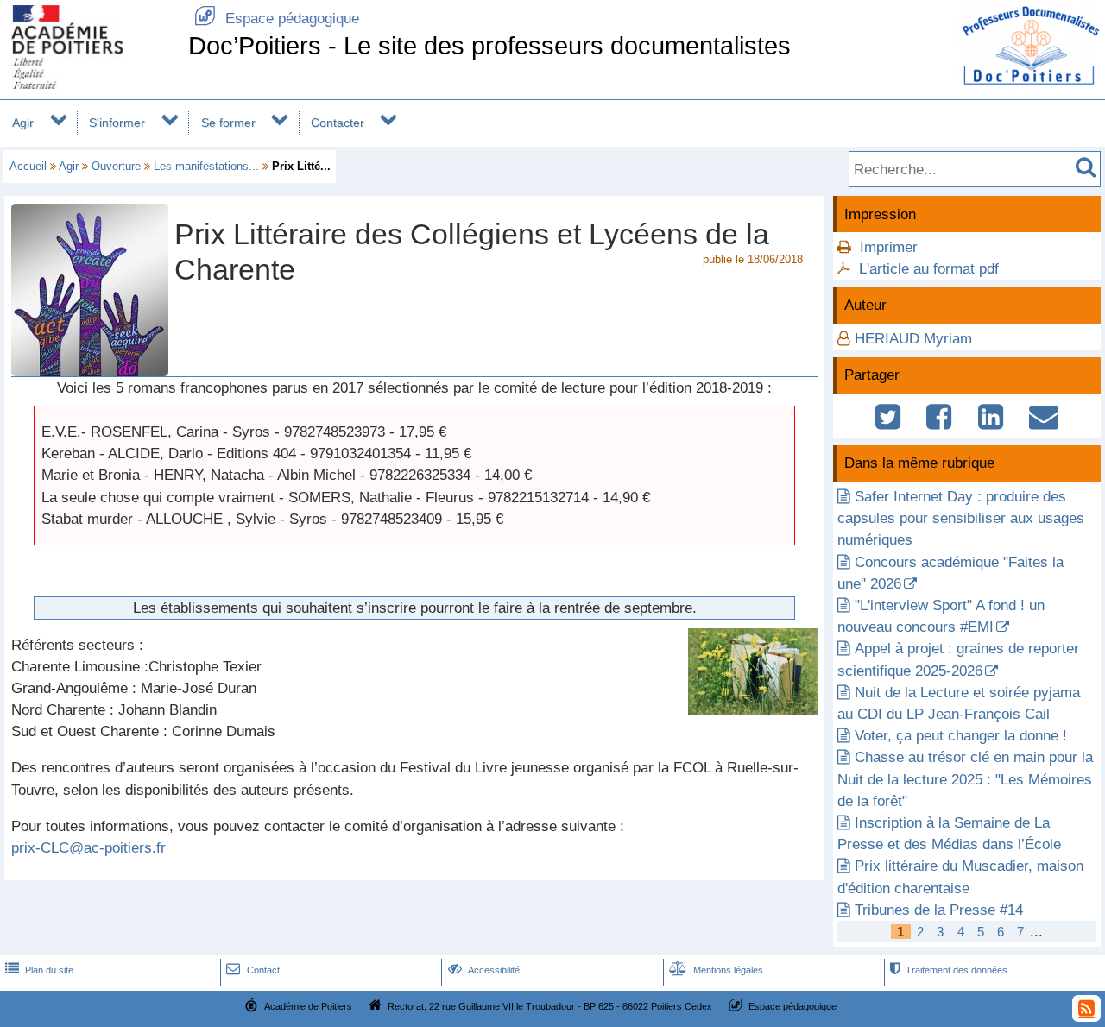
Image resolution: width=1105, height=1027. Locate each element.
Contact (252, 970)
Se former (228, 122)
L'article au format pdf (929, 269)
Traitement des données (948, 970)
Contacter (337, 122)
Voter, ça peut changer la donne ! (961, 736)
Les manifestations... (206, 166)
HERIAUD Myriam (913, 339)
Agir (23, 122)
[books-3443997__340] (753, 710)
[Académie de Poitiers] (90, 84)
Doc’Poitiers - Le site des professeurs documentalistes (489, 46)
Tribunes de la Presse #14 (939, 910)
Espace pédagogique (276, 18)
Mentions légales (716, 970)
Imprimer (889, 247)
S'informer (117, 122)
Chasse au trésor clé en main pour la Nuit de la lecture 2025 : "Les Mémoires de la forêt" (965, 779)
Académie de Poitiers (308, 1006)
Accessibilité (484, 970)
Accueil (28, 166)
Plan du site (39, 970)
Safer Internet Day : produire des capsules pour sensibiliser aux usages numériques (960, 518)
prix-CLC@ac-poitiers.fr (88, 848)
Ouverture (116, 166)
